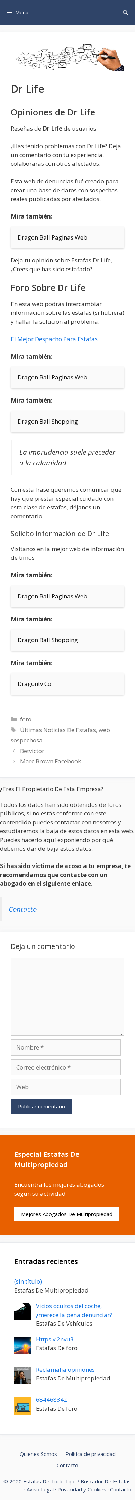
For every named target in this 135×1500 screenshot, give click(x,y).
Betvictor (32, 751)
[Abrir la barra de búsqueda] (125, 12)
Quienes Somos (38, 1453)
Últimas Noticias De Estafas (58, 730)
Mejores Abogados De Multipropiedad (66, 1213)
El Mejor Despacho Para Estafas (54, 339)
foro (26, 719)
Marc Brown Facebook (50, 761)
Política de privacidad (90, 1453)
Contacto (23, 909)
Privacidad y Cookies (81, 1489)
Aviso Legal (40, 1489)
